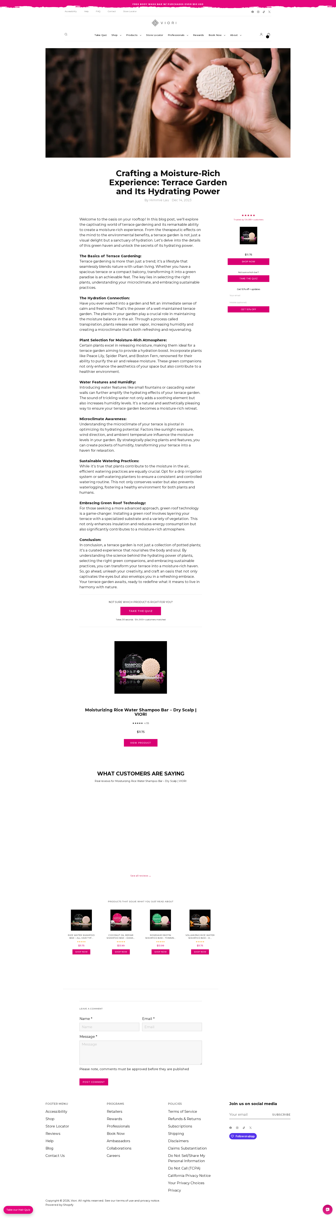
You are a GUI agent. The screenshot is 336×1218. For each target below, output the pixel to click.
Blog (49, 1148)
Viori (74, 1200)
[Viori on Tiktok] (264, 12)
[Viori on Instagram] (258, 12)
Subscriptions (180, 1126)
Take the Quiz (248, 278)
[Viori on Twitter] (269, 12)
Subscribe (281, 1114)
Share (89, 967)
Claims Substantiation (187, 1148)
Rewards (114, 1119)
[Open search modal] (66, 35)
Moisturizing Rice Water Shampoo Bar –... (248, 249)
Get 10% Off (248, 309)
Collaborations (119, 1148)
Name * (86, 1019)
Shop (50, 1119)
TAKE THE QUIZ (140, 611)
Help (50, 1141)
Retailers (114, 1111)
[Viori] (168, 23)
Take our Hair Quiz (18, 1209)
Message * (88, 1036)
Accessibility (56, 1111)
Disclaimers (178, 1141)
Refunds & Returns (184, 1119)
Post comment (94, 1082)
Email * (148, 1019)
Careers (113, 1156)
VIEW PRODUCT (140, 742)
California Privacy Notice (189, 1176)
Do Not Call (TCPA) (184, 1168)
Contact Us (55, 1156)
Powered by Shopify (59, 1204)
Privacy (174, 1190)
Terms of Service (182, 1111)
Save (283, 53)
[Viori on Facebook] (252, 12)
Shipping (176, 1133)
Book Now (116, 1133)
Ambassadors (118, 1141)
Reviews (53, 1133)
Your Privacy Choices (186, 1183)
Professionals (118, 1126)
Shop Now (248, 261)
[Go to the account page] (261, 35)
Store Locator (57, 1126)
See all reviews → (140, 875)
